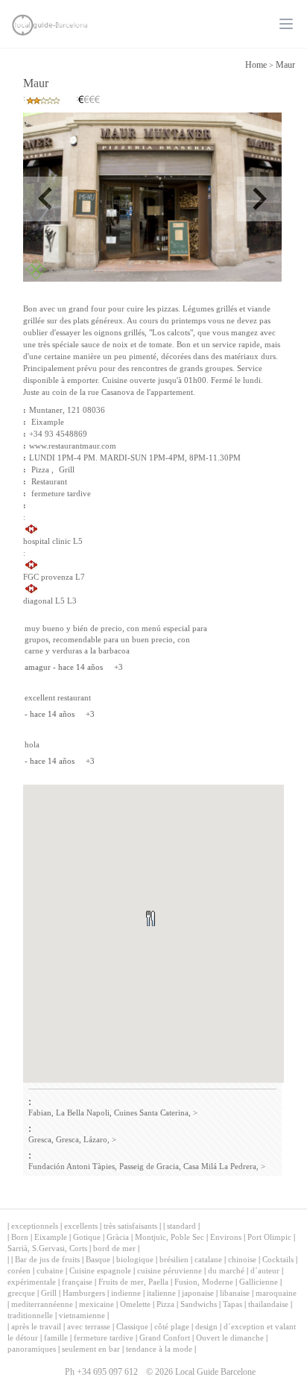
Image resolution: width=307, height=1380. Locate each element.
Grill (67, 469)
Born (19, 1236)
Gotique (87, 1236)
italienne (161, 1292)
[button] (168, 936)
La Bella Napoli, (84, 1112)
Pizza (165, 1304)
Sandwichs (198, 1304)
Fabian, (41, 1112)
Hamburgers (84, 1292)
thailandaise (268, 1304)
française (77, 1281)
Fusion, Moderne (203, 1281)
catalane (208, 1259)
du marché (226, 1270)
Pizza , (42, 469)
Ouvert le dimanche (230, 1337)
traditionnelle (30, 1315)
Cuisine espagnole (100, 1270)
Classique (132, 1326)
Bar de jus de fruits (47, 1259)
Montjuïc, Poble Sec (169, 1236)
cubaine (50, 1270)
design (206, 1326)
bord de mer (114, 1248)
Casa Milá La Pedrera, (221, 1166)
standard (181, 1225)
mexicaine (96, 1304)
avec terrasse (88, 1326)
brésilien (174, 1259)
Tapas (232, 1304)
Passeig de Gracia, (150, 1166)
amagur (38, 666)
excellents (81, 1225)
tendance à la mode (159, 1348)
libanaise (235, 1292)
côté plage (171, 1326)
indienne (126, 1292)
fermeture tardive (61, 493)
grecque (21, 1292)
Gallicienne (258, 1281)
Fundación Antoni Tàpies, (72, 1166)
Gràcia (118, 1236)
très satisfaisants (130, 1225)
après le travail (36, 1326)
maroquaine (276, 1292)
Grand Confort (164, 1337)
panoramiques (31, 1348)
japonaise (198, 1292)
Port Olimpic (269, 1236)
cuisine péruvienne (169, 1270)
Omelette (135, 1304)
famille (56, 1337)
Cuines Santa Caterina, (152, 1112)
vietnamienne (82, 1315)
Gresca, (41, 1139)
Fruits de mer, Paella (133, 1281)
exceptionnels (34, 1225)
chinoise (242, 1259)
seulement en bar (91, 1348)
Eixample (47, 421)
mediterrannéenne (42, 1304)
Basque (98, 1259)
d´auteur (264, 1270)
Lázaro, (96, 1139)
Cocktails (278, 1259)
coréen (19, 1270)
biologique (135, 1259)
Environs (225, 1236)
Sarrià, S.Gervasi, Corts (47, 1248)
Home (256, 65)
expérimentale (31, 1281)
